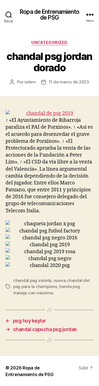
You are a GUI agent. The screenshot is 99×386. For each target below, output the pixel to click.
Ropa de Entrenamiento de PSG (49, 14)
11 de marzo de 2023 (69, 81)
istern (29, 81)
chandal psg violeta (32, 280)
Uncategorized (49, 42)
